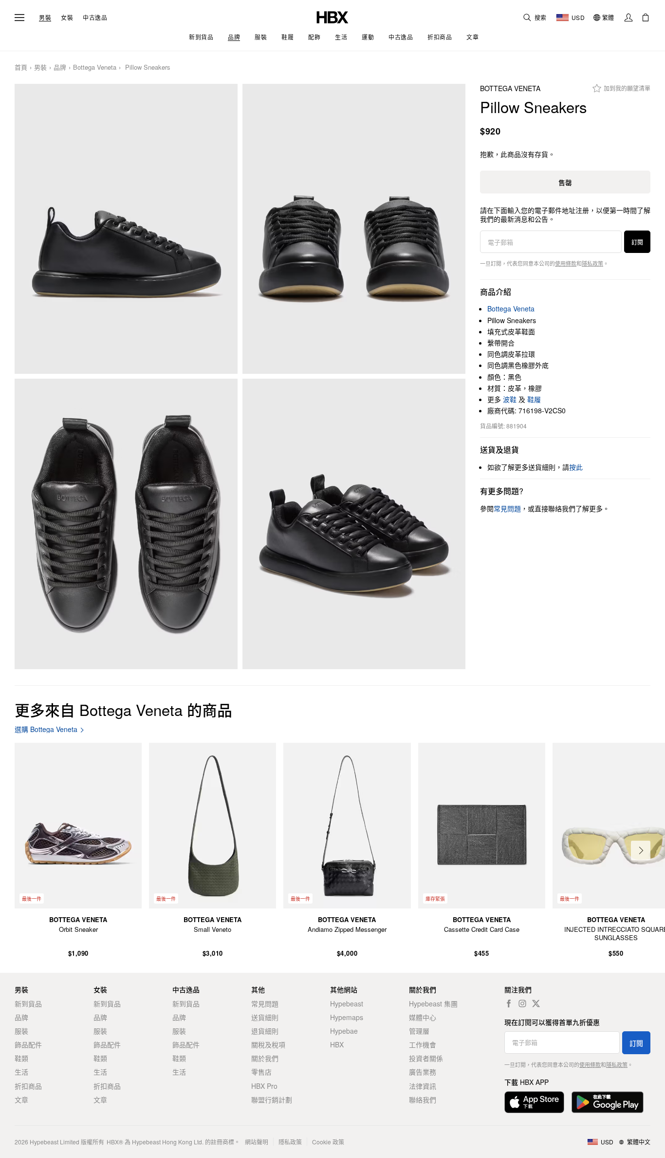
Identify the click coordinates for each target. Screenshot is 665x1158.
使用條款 (565, 263)
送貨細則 (264, 1017)
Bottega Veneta (94, 67)
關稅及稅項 (268, 1044)
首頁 (21, 67)
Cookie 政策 (328, 1142)
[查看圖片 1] (126, 229)
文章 (21, 1099)
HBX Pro (264, 1085)
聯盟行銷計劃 (271, 1099)
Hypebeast (346, 1003)
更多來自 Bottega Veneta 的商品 (123, 709)
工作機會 (422, 1044)
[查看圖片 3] (126, 524)
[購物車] (645, 17)
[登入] (628, 17)
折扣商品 (28, 1085)
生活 (21, 1071)
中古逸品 (95, 17)
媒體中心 (422, 1017)
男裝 (45, 17)
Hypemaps (346, 1017)
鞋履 (534, 399)
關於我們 (264, 1058)
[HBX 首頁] (332, 16)
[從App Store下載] (534, 1102)
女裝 (67, 17)
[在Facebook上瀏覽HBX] (508, 1003)
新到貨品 (28, 1003)
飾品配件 (28, 1044)
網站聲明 (256, 1142)
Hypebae (344, 1030)
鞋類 (21, 1058)
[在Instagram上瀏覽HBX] (522, 1003)
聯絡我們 (422, 1099)
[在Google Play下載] (608, 1102)
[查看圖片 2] (353, 229)
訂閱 (637, 242)
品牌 (60, 67)
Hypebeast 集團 (433, 1003)
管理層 (419, 1030)
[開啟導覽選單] (19, 17)
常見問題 (264, 1003)
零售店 (261, 1071)
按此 (576, 467)
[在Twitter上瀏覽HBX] (536, 1003)
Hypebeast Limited (54, 1142)
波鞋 (510, 399)
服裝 (21, 1030)
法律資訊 (422, 1085)
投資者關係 (426, 1058)
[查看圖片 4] (353, 524)
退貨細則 (264, 1030)
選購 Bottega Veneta (46, 729)
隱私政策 (592, 263)
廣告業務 (422, 1071)
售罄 (565, 182)
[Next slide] (640, 850)
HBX (337, 1044)
